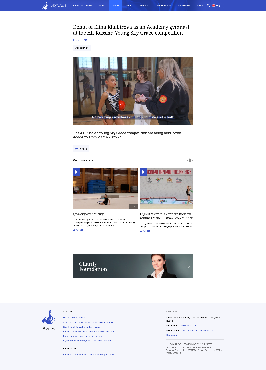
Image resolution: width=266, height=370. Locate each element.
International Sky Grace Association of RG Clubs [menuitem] (89, 331)
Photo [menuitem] (129, 5)
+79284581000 (206, 330)
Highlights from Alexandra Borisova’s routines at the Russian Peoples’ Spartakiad (170, 216)
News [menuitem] (102, 5)
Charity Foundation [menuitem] (102, 322)
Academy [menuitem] (145, 5)
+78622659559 (187, 325)
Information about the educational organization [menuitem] (89, 354)
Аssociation (82, 47)
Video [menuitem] (116, 5)
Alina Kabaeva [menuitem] (164, 5)
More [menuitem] (200, 5)
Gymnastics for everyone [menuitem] (76, 340)
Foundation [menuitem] (184, 5)
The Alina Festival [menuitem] (101, 340)
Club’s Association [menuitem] (82, 5)
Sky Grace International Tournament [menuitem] (82, 327)
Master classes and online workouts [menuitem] (82, 336)
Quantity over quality (88, 214)
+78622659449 (189, 330)
